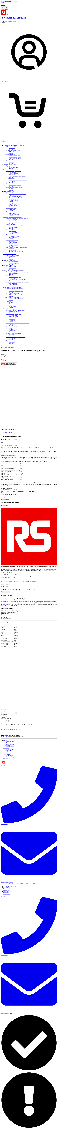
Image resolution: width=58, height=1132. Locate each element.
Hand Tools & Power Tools (9, 254)
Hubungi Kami (4, 736)
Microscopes (12, 319)
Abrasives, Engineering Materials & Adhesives (13, 145)
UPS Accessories (13, 278)
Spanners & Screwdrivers (12, 255)
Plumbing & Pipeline (8, 265)
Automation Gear (10, 192)
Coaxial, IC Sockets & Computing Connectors (16, 218)
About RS (5, 751)
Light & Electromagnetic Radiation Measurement (17, 323)
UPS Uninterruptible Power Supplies (17, 279)
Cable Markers (12, 172)
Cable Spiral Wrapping (14, 174)
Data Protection (6, 887)
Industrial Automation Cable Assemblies (18, 180)
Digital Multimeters (13, 315)
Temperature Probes (13, 329)
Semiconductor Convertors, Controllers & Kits (16, 247)
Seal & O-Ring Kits (13, 283)
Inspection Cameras (13, 316)
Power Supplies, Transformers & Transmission (13, 270)
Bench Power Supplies (14, 311)
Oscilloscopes (12, 320)
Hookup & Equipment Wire (15, 185)
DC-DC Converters (13, 248)
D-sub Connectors (13, 219)
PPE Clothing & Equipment (12, 297)
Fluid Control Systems (11, 208)
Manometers (12, 334)
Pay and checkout (10, 347)
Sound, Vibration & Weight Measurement (15, 337)
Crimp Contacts (12, 231)
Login (2, 81)
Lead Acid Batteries (13, 273)
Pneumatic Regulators (14, 263)
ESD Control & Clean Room (12, 293)
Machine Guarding (13, 205)
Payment (8, 742)
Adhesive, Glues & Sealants (12, 146)
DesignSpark (9, 750)
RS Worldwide (13, 1)
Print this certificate (5, 499)
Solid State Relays (13, 237)
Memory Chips (12, 250)
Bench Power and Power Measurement (15, 310)
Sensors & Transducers (14, 199)
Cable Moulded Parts (13, 173)
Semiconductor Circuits (11, 240)
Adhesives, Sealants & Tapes (9, 164)
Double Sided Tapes (13, 167)
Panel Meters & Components (15, 196)
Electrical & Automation (8, 191)
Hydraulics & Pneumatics (9, 260)
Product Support (10, 746)
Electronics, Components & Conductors (12, 217)
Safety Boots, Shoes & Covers (16, 298)
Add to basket (4, 714)
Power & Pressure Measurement (13, 333)
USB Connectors (13, 222)
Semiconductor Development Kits (16, 251)
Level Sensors (12, 209)
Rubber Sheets (12, 151)
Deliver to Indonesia (5, 1)
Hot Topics (5, 758)
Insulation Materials (10, 154)
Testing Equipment (10, 340)
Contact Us (8, 754)
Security (8, 301)
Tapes (7, 160)
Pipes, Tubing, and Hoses (12, 266)
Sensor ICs (11, 243)
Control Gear (9, 203)
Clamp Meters (12, 342)
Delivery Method (10, 744)
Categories (3, 141)
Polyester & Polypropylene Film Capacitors (18, 226)
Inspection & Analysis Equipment (13, 314)
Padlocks (11, 302)
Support (5, 740)
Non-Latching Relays (14, 236)
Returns (8, 745)
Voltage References (13, 245)
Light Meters (12, 324)
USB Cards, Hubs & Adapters (16, 291)
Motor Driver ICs (13, 242)
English (2, 2)
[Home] (1, 346)
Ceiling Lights (12, 213)
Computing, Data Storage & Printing (14, 288)
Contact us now (4, 729)
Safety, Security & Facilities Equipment (12, 287)
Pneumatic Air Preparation (12, 261)
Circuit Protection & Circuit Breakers (17, 194)
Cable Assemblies (10, 178)
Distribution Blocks (13, 220)
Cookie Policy (6, 892)
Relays (7, 234)
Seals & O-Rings (13, 284)
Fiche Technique (8, 432)
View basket (3, 347)
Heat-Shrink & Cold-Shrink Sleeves (17, 176)
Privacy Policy (6, 890)
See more (11, 149)
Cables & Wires (9, 183)
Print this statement (5, 591)
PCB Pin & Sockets (13, 232)
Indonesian (3, 3)
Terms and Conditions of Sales (10, 886)
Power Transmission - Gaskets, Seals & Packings (17, 282)
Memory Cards (12, 289)
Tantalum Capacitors (13, 227)
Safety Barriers (12, 306)
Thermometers (12, 330)
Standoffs (11, 188)
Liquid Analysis (12, 317)
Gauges (10, 328)
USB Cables (12, 181)
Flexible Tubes (12, 268)
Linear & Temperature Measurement (14, 326)
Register (6, 81)
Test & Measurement (8, 309)
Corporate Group (10, 757)
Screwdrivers (12, 256)
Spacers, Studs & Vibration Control (14, 187)
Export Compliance (7, 888)
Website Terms (6, 894)
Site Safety (8, 305)
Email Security (6, 891)
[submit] (18, 21)
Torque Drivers (12, 257)
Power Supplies (9, 275)
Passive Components (10, 224)
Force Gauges (12, 338)
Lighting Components (14, 214)
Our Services (6, 748)
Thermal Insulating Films (14, 155)
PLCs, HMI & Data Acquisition (16, 197)
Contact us (3, 5)
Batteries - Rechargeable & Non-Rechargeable (16, 271)
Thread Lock (12, 148)
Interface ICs (12, 241)
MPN (3, 22)
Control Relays (12, 204)
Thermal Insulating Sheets (15, 158)
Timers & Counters (13, 200)
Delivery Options (10, 749)
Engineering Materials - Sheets (13, 150)
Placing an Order (10, 741)
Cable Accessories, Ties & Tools (13, 171)
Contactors (11, 195)
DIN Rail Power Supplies (15, 277)
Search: (2, 21)
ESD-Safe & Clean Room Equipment (17, 294)
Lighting (8, 211)
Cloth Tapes (11, 162)
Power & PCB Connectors (12, 229)
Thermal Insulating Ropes (15, 157)
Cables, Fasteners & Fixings (9, 169)
